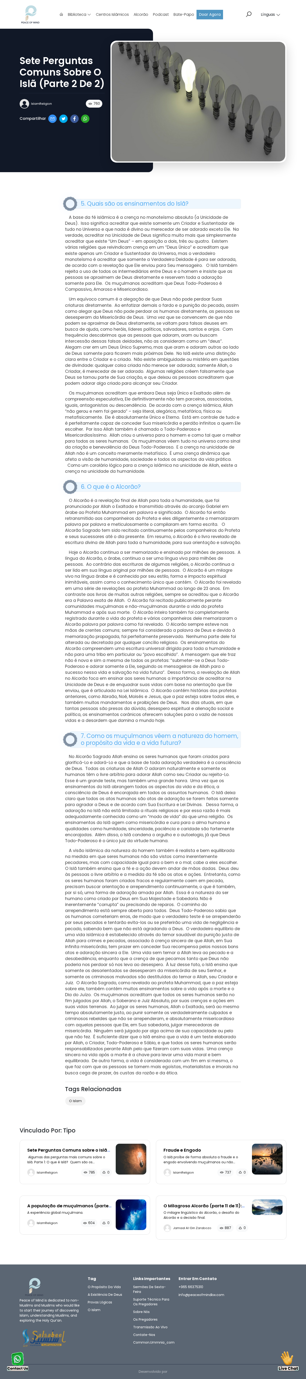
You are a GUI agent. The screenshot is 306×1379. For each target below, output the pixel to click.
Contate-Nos (144, 1334)
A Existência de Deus (105, 1294)
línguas (268, 14)
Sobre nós (141, 1311)
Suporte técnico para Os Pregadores (151, 1302)
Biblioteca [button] (77, 14)
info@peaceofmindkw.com (201, 1294)
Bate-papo (184, 14)
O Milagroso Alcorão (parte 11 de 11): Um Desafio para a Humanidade (203, 1208)
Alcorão (141, 14)
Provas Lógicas (100, 1302)
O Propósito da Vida (104, 1287)
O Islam (75, 1101)
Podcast (161, 14)
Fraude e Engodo (182, 1150)
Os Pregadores (145, 1319)
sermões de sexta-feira (149, 1289)
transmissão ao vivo (150, 1327)
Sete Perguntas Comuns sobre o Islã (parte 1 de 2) (67, 1152)
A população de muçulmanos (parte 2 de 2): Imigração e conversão (68, 1208)
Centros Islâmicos (112, 14)
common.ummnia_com (154, 1342)
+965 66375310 (191, 1287)
